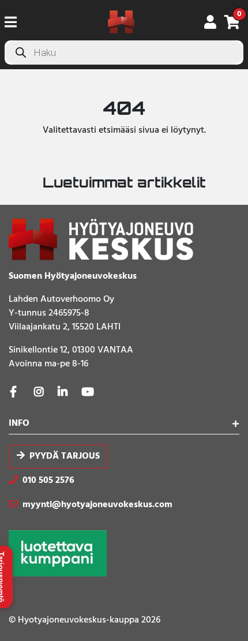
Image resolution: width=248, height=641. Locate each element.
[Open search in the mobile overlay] (124, 52)
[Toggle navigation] (15, 22)
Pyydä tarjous (64, 456)
